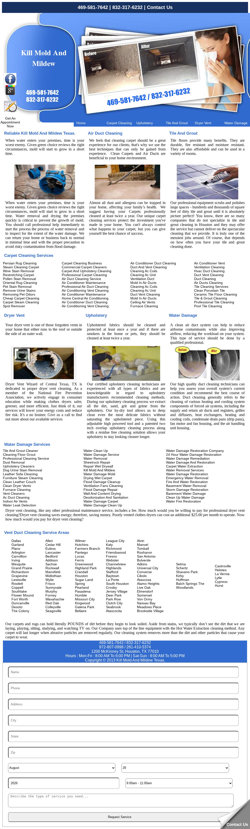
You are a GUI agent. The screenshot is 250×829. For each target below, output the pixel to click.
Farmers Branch (87, 548)
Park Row (113, 599)
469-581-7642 (93, 7)
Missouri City (85, 599)
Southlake (19, 591)
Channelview (116, 564)
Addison (51, 560)
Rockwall (52, 568)
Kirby (180, 576)
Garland (17, 545)
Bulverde (144, 560)
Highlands (113, 568)
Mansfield (52, 572)
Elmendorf (145, 591)
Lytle (218, 578)
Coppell (17, 587)
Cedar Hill (53, 545)
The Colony (20, 611)
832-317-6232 (127, 7)
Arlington (18, 552)
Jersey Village (116, 591)
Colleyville (53, 607)
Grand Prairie (21, 568)
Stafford (112, 572)
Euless (50, 548)
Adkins (142, 564)
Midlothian (53, 576)
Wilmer (80, 541)
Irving (15, 560)
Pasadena (83, 591)
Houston (81, 576)
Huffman (182, 580)
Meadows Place (149, 607)
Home (81, 123)
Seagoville (53, 611)
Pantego (81, 552)
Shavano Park (187, 572)
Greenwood (84, 564)
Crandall (81, 572)
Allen (49, 541)
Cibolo (142, 576)
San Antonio (146, 556)
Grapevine (19, 576)
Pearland (82, 587)
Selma (181, 564)
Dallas (16, 541)
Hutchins (81, 545)
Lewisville (18, 580)
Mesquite (18, 564)
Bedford (51, 556)
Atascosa (144, 580)
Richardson (20, 572)
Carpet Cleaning (119, 123)
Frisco (50, 584)
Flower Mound (22, 595)
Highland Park (86, 568)
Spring (80, 584)
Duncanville (20, 603)
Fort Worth (19, 599)
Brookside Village (150, 611)
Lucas (79, 556)
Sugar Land (84, 580)
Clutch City (114, 603)
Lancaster (53, 552)
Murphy (51, 591)
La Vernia (222, 574)
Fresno (111, 556)
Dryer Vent (203, 123)
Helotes (221, 570)
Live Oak (144, 587)
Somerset (144, 595)
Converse (144, 572)
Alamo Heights (148, 584)
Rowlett (17, 584)
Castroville (223, 566)
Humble (81, 595)
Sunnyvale (53, 587)
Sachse (51, 564)
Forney (50, 595)
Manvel (142, 545)
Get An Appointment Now (10, 122)
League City (115, 541)
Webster (112, 560)
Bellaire (80, 611)
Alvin (140, 541)
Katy (109, 545)
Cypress (221, 582)
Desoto (16, 607)
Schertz (182, 568)
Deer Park (114, 595)
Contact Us (160, 7)
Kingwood (82, 603)
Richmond (114, 548)
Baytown (112, 576)
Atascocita (114, 611)
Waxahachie (54, 599)
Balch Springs (186, 584)
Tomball (143, 548)
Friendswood (116, 552)
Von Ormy (144, 599)
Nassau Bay (146, 603)
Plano (15, 548)
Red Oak (52, 603)
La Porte (112, 580)
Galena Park (84, 607)
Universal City (147, 568)
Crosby (111, 587)
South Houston (117, 584)
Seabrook (113, 607)
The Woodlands (190, 585)
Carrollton (19, 556)
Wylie (49, 580)
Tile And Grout (177, 123)
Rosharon (144, 552)
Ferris (79, 560)
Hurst (219, 585)
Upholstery (144, 123)
